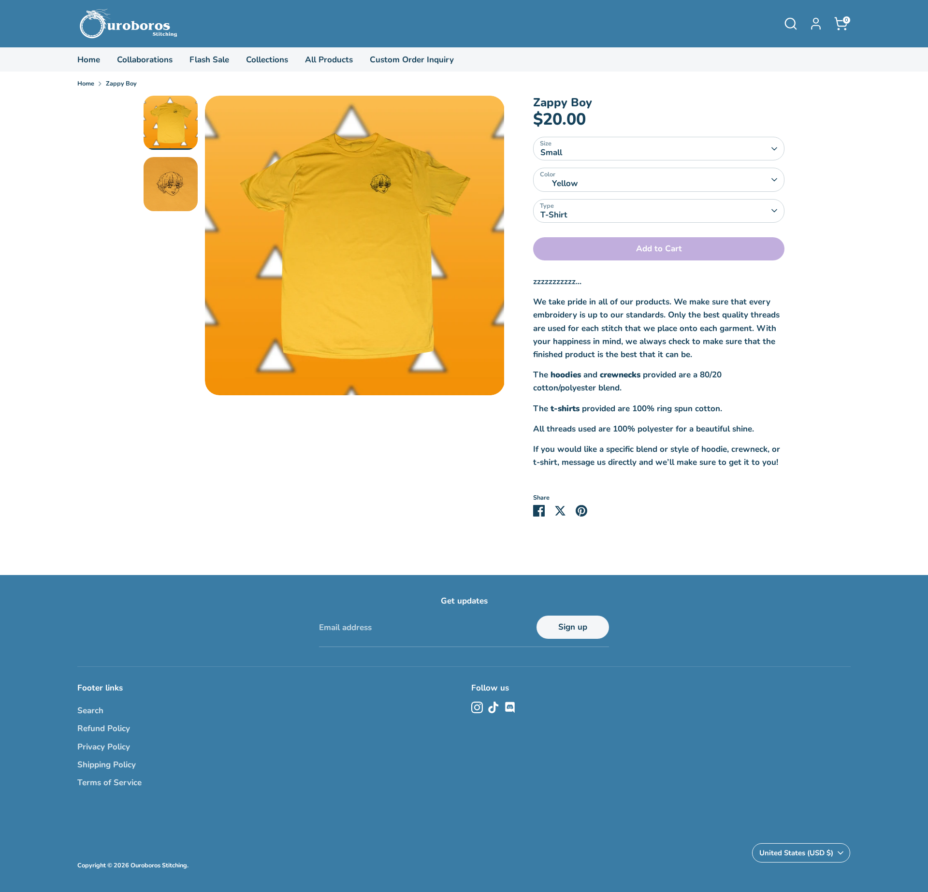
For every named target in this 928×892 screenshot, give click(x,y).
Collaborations (145, 59)
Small (551, 152)
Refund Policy (103, 728)
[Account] (816, 23)
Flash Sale (209, 59)
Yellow (565, 183)
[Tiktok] (493, 707)
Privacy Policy (103, 746)
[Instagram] (477, 707)
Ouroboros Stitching (158, 865)
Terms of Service (109, 782)
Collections (267, 59)
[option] (355, 249)
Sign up (572, 627)
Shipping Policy (106, 764)
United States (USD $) (796, 853)
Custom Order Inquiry (412, 59)
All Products (329, 59)
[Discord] (510, 707)
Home (88, 59)
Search (90, 710)
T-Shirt (553, 214)
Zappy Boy (121, 83)
